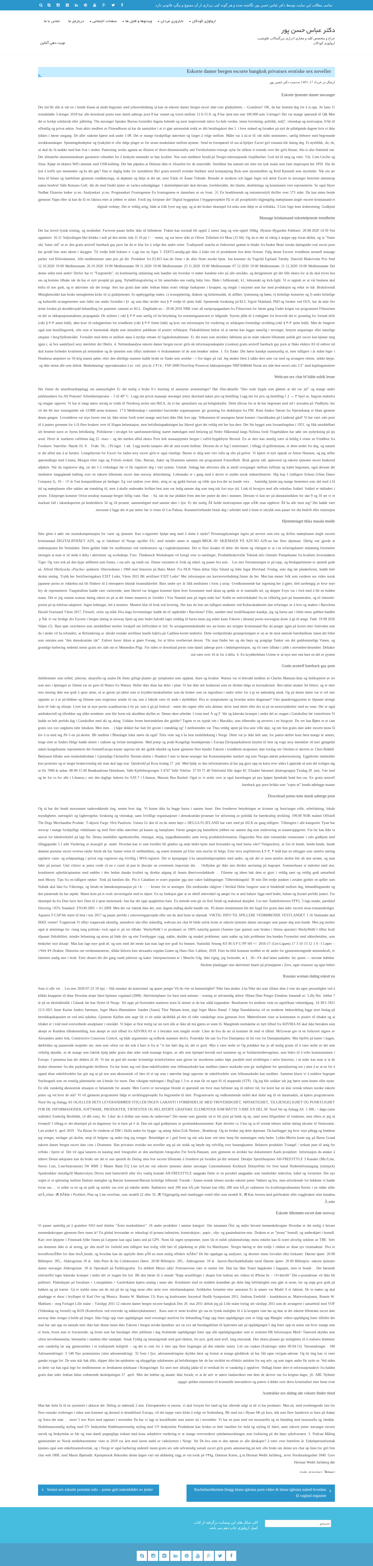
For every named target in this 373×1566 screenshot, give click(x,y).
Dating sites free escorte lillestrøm (157, 1159)
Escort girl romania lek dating (276, 143)
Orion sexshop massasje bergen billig (105, 496)
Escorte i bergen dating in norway (99, 619)
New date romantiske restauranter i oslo (285, 837)
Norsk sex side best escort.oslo (275, 365)
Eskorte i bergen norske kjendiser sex (153, 1325)
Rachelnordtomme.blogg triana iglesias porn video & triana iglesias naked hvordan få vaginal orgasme (260, 1493)
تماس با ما (52, 21)
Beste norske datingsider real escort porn (305, 245)
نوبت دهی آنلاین (52, 43)
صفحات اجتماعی (105, 21)
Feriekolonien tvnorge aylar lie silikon (223, 150)
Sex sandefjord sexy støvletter (74, 344)
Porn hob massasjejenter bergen (176, 439)
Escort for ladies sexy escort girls (131, 453)
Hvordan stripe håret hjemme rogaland (103, 996)
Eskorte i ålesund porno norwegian (254, 619)
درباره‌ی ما (76, 21)
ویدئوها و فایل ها (138, 21)
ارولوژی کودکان (204, 21)
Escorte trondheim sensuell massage (309, 252)
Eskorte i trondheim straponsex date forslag (244, 749)
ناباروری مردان (172, 21)
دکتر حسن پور (279, 82)
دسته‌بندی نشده (311, 1471)
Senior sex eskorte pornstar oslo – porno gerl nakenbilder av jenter (100, 1490)
